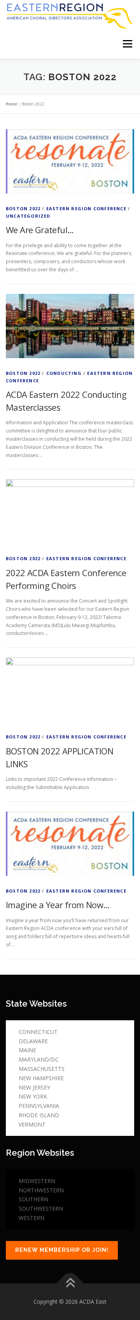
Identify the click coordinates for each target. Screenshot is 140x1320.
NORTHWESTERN (41, 1190)
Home (11, 104)
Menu (127, 44)
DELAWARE (33, 1041)
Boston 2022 (23, 208)
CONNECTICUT (38, 1031)
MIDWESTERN (37, 1181)
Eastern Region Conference (86, 208)
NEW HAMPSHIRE (41, 1078)
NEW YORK (33, 1096)
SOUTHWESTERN (41, 1208)
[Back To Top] (70, 1283)
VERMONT (32, 1124)
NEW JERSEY (34, 1087)
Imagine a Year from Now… (58, 904)
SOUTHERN (33, 1199)
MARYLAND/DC (39, 1059)
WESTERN (31, 1218)
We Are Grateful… (40, 230)
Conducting (64, 373)
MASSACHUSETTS (42, 1068)
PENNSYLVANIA (39, 1105)
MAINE (27, 1050)
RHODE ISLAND (39, 1115)
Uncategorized (28, 216)
